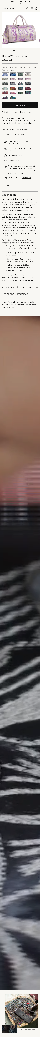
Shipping (6, 112)
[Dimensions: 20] (5, 74)
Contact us (26, 178)
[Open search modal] (27, 8)
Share (7, 185)
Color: (19, 68)
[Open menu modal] (32, 8)
